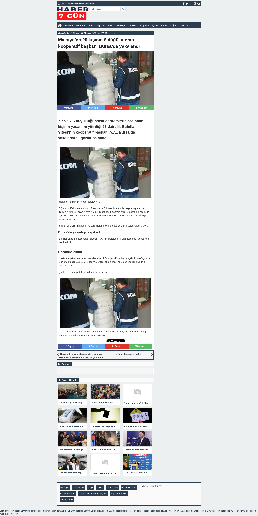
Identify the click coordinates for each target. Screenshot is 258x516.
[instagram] (195, 3)
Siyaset (101, 25)
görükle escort (37, 511)
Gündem (68, 25)
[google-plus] (191, 3)
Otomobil (132, 25)
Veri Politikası (66, 499)
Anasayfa (64, 487)
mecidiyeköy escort (9, 514)
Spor (110, 25)
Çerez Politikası (67, 493)
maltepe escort (129, 511)
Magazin (144, 25)
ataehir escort (115, 511)
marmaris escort (212, 511)
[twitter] (187, 3)
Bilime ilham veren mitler (129, 354)
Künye (90, 487)
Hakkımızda (78, 487)
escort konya (227, 511)
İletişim (100, 487)
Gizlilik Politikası (128, 487)
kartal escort (156, 511)
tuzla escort (102, 511)
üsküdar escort (7, 511)
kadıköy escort (169, 511)
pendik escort (143, 511)
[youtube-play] (198, 3)
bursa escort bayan (53, 511)
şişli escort (251, 511)
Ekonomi (80, 25)
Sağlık (173, 25)
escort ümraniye (22, 511)
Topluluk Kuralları (119, 493)
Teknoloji (120, 25)
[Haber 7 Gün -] (73, 13)
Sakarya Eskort (89, 511)
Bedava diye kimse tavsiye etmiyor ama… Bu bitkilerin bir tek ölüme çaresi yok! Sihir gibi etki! (81, 358)
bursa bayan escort (72, 511)
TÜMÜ (182, 25)
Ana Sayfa (64, 33)
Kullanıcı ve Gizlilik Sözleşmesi (93, 493)
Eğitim (155, 25)
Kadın (164, 25)
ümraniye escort (184, 511)
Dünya (91, 25)
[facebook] (184, 3)
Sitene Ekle (112, 487)
